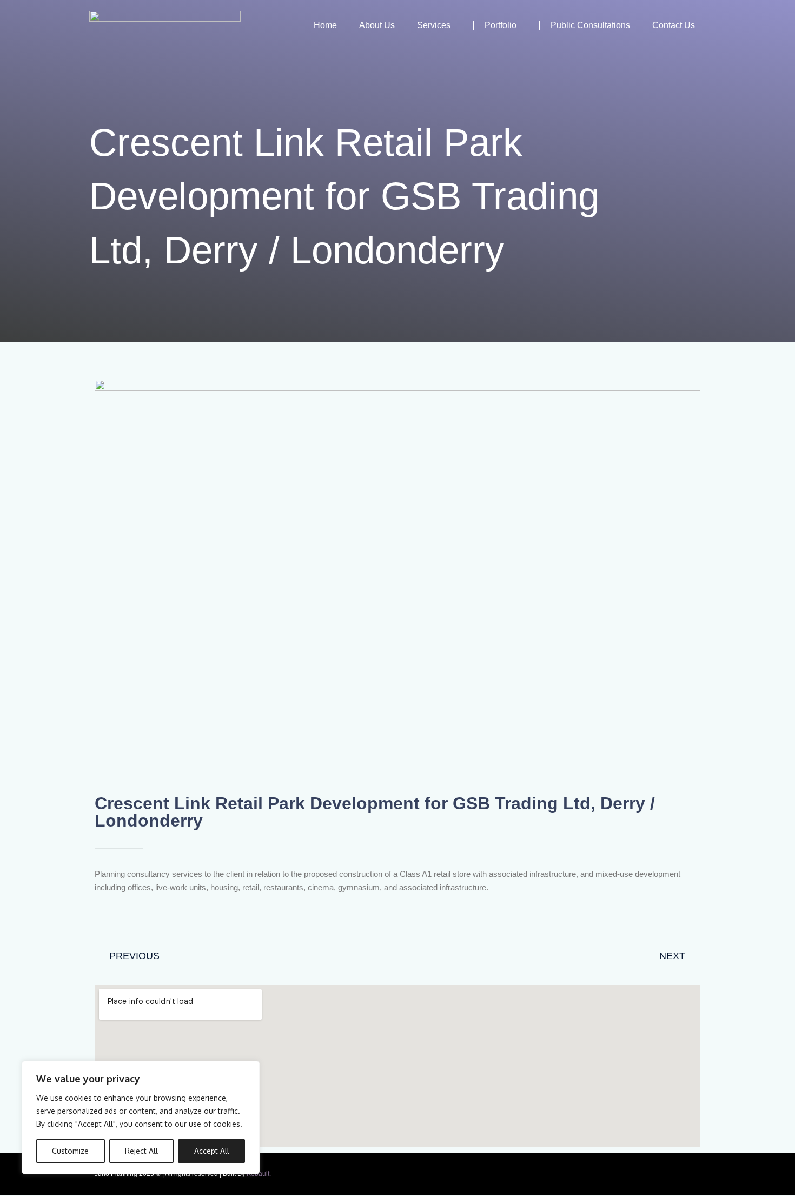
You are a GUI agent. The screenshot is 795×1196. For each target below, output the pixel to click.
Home (325, 25)
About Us (377, 25)
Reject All (141, 1150)
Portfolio (500, 25)
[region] (141, 1117)
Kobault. (259, 1174)
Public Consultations (590, 25)
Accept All (211, 1150)
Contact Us (673, 25)
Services (434, 25)
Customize (70, 1150)
